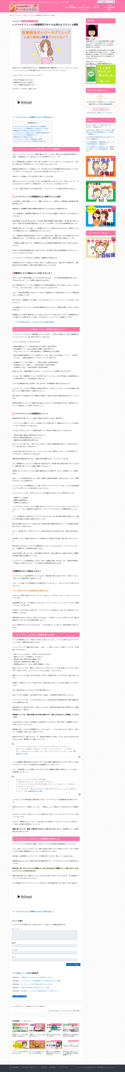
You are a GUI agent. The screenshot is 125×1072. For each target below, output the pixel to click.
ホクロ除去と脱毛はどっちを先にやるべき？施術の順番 (35, 322)
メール (15, 950)
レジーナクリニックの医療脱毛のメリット (26, 135)
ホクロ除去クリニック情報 (21, 973)
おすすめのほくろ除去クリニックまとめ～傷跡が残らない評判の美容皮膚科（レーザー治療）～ (100, 132)
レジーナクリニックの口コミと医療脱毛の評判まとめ (29, 141)
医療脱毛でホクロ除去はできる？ (23, 137)
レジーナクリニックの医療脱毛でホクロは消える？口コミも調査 (40, 981)
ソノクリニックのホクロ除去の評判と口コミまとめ (36, 984)
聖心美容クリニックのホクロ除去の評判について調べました (39, 991)
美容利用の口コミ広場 (35, 791)
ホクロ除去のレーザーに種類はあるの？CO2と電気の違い (29, 1006)
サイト (14, 957)
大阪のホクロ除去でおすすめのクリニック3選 (35, 987)
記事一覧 (44, 1067)
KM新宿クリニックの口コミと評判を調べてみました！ (37, 977)
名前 (14, 943)
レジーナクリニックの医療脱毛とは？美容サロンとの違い (31, 128)
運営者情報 (52, 1067)
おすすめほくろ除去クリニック (30, 1067)
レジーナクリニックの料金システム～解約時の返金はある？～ (32, 132)
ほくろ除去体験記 (14, 1067)
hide (35, 123)
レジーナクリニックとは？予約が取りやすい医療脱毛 (29, 126)
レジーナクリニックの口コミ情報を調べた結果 (27, 139)
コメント (15, 929)
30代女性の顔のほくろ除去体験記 (95, 1067)
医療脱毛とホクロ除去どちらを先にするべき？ (27, 130)
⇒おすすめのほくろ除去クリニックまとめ (99, 112)
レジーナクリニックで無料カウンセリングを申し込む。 (35, 117)
